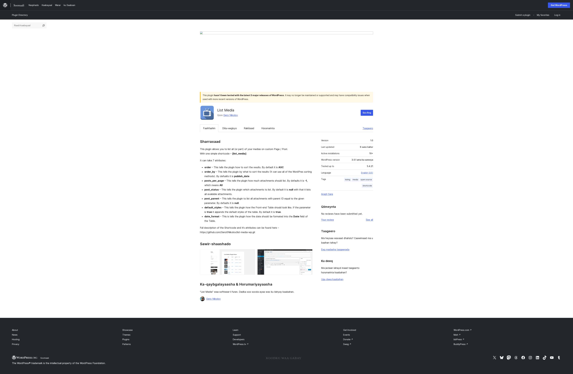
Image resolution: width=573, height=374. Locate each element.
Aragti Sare (327, 194)
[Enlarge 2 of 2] (308, 253)
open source (366, 179)
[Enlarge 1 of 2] (250, 253)
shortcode (367, 186)
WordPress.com (463, 330)
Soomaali (44, 358)
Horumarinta (268, 128)
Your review (327, 219)
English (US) (367, 172)
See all (369, 219)
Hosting (16, 339)
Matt (457, 334)
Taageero (368, 128)
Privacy (15, 344)
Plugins (125, 339)
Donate (348, 339)
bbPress (459, 339)
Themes (126, 334)
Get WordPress (559, 5)
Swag (347, 344)
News (14, 334)
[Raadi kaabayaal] (44, 25)
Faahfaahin (209, 128)
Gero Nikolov (230, 115)
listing (347, 179)
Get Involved (349, 330)
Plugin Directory (20, 15)
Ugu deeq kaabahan (332, 279)
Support (237, 334)
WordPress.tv (241, 344)
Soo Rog (367, 112)
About (15, 330)
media (355, 179)
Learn (235, 330)
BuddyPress (461, 344)
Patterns (126, 344)
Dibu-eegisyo (229, 128)
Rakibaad (249, 128)
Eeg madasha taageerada (335, 249)
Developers (238, 339)
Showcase (127, 330)
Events (346, 334)
